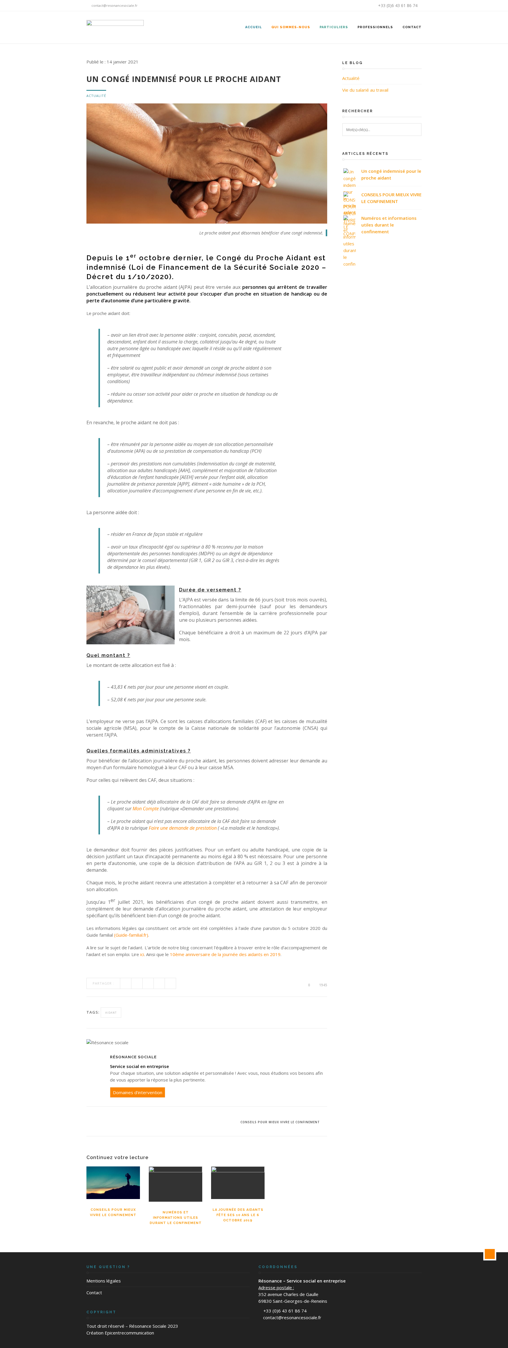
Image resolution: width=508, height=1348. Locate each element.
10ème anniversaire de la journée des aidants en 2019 (225, 954)
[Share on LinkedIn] (170, 983)
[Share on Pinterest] (159, 983)
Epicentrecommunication (129, 1333)
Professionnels (375, 27)
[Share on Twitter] (137, 983)
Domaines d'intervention (137, 1092)
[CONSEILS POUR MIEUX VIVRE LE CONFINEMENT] (349, 198)
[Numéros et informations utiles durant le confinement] (349, 221)
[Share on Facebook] (125, 983)
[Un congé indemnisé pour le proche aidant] (349, 174)
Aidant (111, 1013)
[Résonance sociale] (115, 27)
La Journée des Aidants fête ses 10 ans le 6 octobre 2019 (238, 1215)
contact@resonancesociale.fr (114, 5)
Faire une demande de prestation (183, 828)
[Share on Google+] (148, 983)
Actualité (96, 95)
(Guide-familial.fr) (131, 935)
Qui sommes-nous (290, 27)
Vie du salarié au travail (365, 90)
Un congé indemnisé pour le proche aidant (391, 174)
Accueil (253, 27)
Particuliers (334, 27)
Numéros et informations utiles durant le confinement (176, 1217)
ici (142, 954)
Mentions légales (103, 1281)
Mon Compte (146, 808)
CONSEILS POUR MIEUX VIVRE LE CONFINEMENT (391, 198)
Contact (412, 27)
